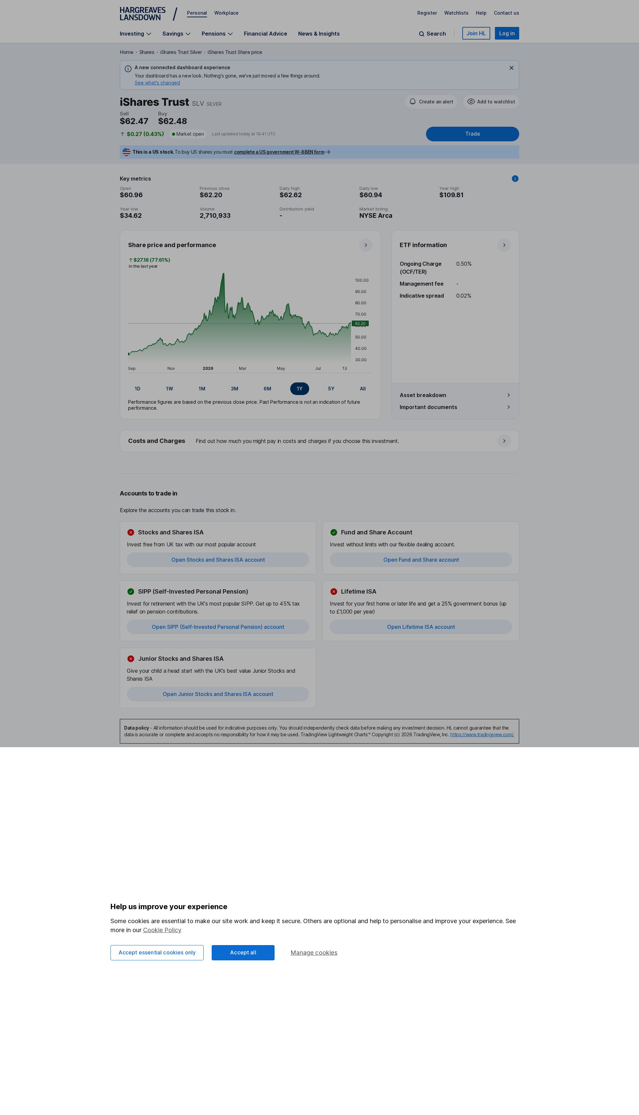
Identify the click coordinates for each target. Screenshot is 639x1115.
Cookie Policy (162, 929)
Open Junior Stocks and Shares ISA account (218, 694)
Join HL (476, 33)
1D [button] (137, 388)
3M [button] (234, 388)
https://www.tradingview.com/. (482, 734)
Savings (172, 34)
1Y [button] (300, 388)
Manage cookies (314, 952)
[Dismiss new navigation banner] (511, 68)
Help (481, 13)
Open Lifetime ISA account (421, 627)
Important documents (428, 407)
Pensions (214, 34)
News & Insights (319, 33)
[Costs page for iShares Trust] (319, 441)
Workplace (226, 13)
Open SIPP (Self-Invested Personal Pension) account (218, 627)
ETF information (423, 244)
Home (126, 52)
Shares (146, 52)
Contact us (506, 13)
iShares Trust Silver (181, 52)
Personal (197, 13)
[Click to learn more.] (515, 179)
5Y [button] (331, 388)
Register (427, 13)
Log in (507, 33)
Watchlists (456, 13)
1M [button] (202, 388)
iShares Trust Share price (235, 52)
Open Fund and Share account (421, 559)
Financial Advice (265, 33)
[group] (250, 388)
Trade (472, 134)
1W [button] (169, 388)
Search (436, 34)
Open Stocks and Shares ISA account (218, 559)
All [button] (363, 388)
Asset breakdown (423, 395)
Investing (132, 34)
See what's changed (157, 82)
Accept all (243, 952)
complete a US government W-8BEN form (279, 152)
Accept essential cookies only (157, 952)
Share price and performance (172, 244)
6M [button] (267, 388)
